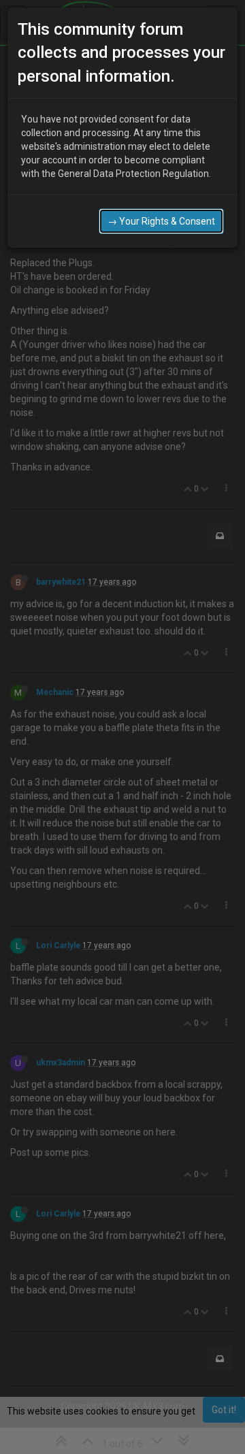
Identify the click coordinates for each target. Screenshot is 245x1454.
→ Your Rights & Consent (161, 221)
